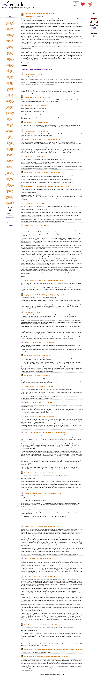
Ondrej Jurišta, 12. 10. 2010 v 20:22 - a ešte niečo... (40, 417)
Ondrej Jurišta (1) (10, 168)
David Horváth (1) (10, 191)
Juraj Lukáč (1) (10, 119)
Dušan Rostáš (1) (10, 109)
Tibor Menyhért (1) (9, 160)
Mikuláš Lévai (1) (10, 106)
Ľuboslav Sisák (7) (10, 37)
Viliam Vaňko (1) (10, 149)
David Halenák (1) (10, 157)
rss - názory (10, 222)
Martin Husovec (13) (10, 30)
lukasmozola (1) (10, 162)
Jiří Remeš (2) (9, 91)
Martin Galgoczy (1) (10, 113)
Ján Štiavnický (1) (10, 184)
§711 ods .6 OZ (60, 159)
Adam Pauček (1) (10, 163)
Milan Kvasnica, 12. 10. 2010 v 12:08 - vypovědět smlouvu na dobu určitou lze (47, 187)
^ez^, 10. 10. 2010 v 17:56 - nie (34, 74)
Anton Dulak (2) (10, 95)
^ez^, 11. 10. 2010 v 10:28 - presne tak (36, 131)
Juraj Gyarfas (29, 16)
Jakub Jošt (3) (10, 58)
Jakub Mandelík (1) (10, 186)
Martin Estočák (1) (9, 201)
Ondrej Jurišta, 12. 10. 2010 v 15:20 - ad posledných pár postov (44, 281)
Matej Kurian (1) (10, 195)
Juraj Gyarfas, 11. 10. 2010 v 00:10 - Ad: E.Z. (37, 123)
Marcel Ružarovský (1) (10, 185)
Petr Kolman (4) (10, 51)
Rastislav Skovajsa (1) (10, 115)
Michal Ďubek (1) (10, 150)
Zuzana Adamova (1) (10, 196)
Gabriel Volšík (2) (10, 83)
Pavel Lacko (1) (10, 192)
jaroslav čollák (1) (10, 143)
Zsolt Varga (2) (10, 90)
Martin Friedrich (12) (10, 31)
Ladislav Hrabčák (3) (10, 60)
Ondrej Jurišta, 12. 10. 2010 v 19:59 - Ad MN (38, 402)
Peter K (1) (10, 171)
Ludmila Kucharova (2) (10, 72)
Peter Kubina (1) (10, 127)
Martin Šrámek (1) (10, 118)
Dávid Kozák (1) (10, 147)
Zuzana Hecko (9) (10, 36)
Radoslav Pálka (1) (9, 161)
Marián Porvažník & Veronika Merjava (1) (10, 174)
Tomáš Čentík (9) (10, 35)
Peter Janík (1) (10, 180)
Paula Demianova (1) (10, 203)
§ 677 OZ (53, 32)
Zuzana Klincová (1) (10, 101)
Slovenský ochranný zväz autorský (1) (10, 199)
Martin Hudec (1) (10, 123)
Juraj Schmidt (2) (10, 84)
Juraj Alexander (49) (10, 23)
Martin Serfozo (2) (10, 87)
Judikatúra (94, 27)
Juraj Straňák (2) (10, 69)
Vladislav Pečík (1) (10, 126)
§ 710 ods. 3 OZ (75, 151)
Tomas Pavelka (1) (10, 172)
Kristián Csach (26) (9, 27)
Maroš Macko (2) (10, 79)
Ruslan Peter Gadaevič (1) (10, 129)
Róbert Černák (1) (10, 145)
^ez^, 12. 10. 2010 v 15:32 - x (33, 312)
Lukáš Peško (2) (10, 81)
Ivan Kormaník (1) (9, 138)
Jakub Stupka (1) (10, 135)
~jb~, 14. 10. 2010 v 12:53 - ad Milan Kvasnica (38, 558)
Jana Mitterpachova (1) (10, 169)
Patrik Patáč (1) (10, 99)
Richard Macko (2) (9, 82)
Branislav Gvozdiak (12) (10, 33)
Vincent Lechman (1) (10, 103)
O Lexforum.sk (10, 225)
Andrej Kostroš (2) (9, 85)
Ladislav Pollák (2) (10, 70)
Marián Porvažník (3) (10, 65)
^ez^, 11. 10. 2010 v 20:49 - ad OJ (35, 157)
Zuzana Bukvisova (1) (10, 105)
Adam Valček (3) (10, 66)
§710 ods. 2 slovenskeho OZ (40, 206)
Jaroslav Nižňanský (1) (10, 144)
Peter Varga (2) (10, 94)
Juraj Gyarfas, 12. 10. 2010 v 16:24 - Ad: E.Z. (37, 355)
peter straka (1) (10, 187)
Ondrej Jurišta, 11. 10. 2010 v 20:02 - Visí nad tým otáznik (42, 139)
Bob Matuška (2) (10, 89)
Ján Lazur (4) (9, 57)
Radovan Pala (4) (10, 53)
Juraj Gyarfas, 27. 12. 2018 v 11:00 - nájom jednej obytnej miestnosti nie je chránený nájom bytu (53, 649)
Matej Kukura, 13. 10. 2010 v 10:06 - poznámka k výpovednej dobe (45, 432)
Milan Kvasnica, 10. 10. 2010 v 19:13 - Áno (37, 97)
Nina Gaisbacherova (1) (10, 197)
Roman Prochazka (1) (10, 132)
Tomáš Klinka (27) (10, 25)
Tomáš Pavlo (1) (10, 177)
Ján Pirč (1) (10, 193)
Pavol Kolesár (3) (10, 61)
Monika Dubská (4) (9, 47)
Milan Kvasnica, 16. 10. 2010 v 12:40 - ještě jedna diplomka (42, 625)
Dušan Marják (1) (10, 100)
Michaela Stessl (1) (10, 141)
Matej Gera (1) (10, 173)
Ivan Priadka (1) (10, 130)
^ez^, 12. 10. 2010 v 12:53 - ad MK (35, 204)
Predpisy (94, 28)
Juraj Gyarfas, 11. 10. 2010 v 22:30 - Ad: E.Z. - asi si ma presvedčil (44, 172)
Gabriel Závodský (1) (10, 167)
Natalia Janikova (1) (10, 159)
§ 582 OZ (48, 32)
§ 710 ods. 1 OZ (27, 42)
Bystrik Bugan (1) (10, 125)
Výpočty (94, 31)
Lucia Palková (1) (10, 111)
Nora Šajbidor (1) (10, 117)
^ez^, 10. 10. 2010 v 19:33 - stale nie (35, 105)
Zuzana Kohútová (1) (10, 179)
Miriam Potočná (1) (9, 190)
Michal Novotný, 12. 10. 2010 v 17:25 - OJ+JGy (39, 387)
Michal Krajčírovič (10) (10, 34)
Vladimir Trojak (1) (9, 121)
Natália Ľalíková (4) (10, 52)
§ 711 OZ (30, 52)
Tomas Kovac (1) (10, 151)
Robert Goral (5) (10, 45)
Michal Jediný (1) (10, 102)
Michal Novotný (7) (9, 40)
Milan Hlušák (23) (10, 29)
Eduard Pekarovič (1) (10, 178)
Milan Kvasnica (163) (10, 21)
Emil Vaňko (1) (10, 153)
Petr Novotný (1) (10, 142)
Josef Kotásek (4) (10, 49)
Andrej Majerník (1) (10, 202)
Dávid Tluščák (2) (10, 77)
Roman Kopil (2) (10, 93)
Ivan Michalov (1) (10, 155)
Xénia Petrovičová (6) (10, 41)
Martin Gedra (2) (10, 76)
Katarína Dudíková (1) (10, 112)
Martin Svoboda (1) (9, 108)
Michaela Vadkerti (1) (10, 148)
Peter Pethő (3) (10, 63)
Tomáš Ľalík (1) (10, 181)
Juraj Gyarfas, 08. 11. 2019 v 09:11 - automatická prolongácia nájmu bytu (46, 656)
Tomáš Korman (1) (9, 96)
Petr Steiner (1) (10, 175)
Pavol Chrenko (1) (10, 139)
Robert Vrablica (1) (9, 198)
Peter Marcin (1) (10, 165)
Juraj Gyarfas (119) (9, 22)
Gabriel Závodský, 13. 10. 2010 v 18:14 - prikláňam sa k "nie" (43, 493)
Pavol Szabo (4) (10, 48)
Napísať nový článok (10, 217)
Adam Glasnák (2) (10, 67)
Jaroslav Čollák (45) (10, 24)
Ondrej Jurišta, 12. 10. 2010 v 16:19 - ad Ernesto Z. (40, 342)
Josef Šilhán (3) (10, 64)
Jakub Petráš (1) (10, 189)
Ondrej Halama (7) (9, 39)
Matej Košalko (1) (10, 183)
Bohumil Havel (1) (10, 107)
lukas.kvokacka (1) (9, 114)
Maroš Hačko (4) (10, 54)
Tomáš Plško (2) (10, 71)
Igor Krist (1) (9, 136)
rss (10, 220)
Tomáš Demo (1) (10, 204)
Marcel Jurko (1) (10, 124)
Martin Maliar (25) (10, 28)
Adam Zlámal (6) (10, 43)
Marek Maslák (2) (10, 78)
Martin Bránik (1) (10, 166)
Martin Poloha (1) (10, 133)
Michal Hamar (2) (10, 75)
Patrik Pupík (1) (10, 120)
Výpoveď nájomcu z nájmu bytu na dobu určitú (40, 13)
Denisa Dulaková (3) (10, 59)
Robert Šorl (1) (10, 97)
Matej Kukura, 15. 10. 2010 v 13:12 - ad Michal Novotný (42, 577)
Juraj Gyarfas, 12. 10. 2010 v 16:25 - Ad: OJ (37, 375)
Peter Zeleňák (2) (10, 73)
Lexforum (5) (9, 46)
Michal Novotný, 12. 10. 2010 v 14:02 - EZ (37, 225)
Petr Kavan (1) (10, 156)
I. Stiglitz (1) (10, 137)
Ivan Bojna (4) (10, 55)
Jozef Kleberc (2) (10, 88)
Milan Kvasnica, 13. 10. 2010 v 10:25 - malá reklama (40, 473)
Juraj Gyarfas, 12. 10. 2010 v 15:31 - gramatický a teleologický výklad (45, 295)
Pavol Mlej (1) (9, 154)
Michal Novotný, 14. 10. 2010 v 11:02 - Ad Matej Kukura (42, 526)
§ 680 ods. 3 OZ (65, 33)
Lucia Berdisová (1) (9, 131)
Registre (94, 29)
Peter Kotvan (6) (10, 42)
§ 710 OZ (52, 475)
